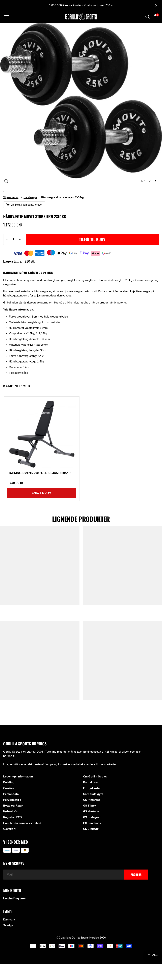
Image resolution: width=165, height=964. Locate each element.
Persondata (11, 794)
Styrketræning (11, 197)
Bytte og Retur (13, 805)
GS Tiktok (89, 805)
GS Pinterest (91, 799)
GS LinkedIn (91, 828)
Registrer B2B (12, 817)
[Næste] (156, 181)
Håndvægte (30, 197)
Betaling (8, 782)
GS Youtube (91, 811)
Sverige (8, 925)
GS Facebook (92, 823)
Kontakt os (90, 782)
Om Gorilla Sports (95, 776)
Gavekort (9, 828)
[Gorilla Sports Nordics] (81, 16)
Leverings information (18, 776)
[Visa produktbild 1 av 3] (81, 103)
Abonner (136, 874)
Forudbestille (12, 799)
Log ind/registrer (14, 898)
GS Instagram (92, 817)
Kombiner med (16, 386)
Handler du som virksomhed (22, 823)
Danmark (9, 919)
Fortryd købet (92, 788)
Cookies (8, 788)
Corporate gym (93, 794)
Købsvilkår (10, 811)
